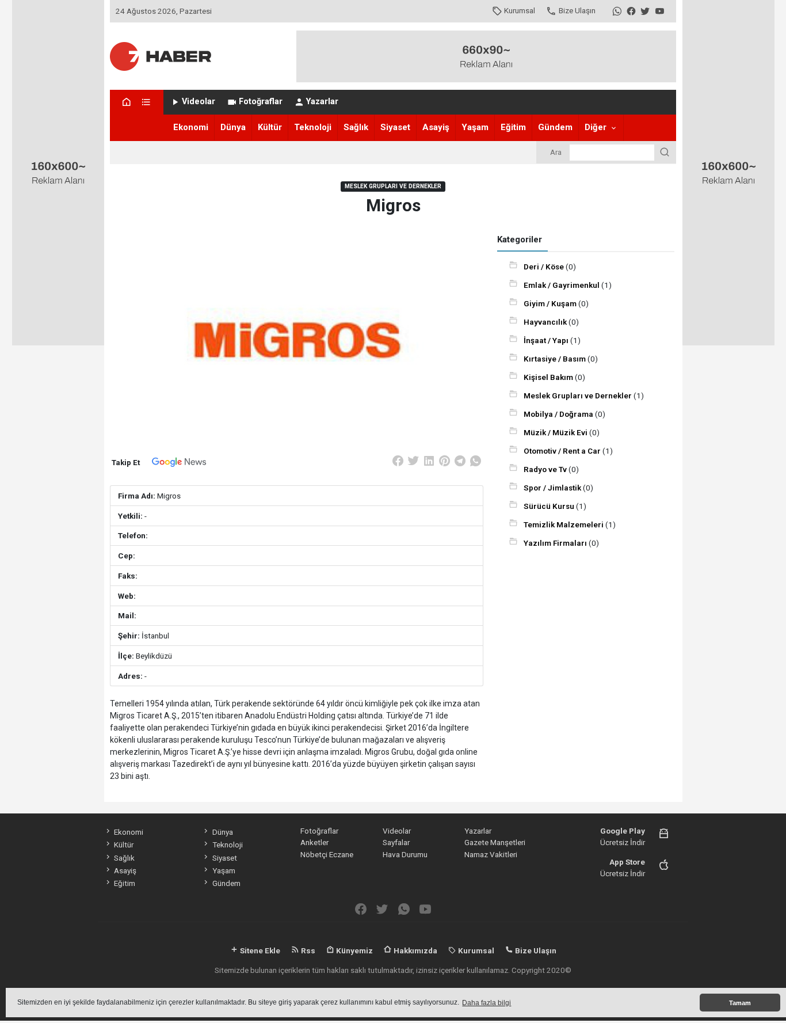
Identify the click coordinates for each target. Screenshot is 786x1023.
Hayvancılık (546, 321)
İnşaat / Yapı (547, 340)
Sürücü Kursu (550, 506)
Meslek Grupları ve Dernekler (579, 395)
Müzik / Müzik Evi (556, 432)
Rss (307, 950)
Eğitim (513, 127)
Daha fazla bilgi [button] (486, 1003)
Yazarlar (322, 102)
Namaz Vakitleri (490, 854)
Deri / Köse (545, 266)
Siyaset (395, 127)
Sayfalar (396, 842)
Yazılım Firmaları (556, 542)
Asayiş (435, 127)
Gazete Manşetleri (494, 842)
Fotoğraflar (261, 102)
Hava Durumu (405, 854)
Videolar (198, 102)
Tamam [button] (740, 1002)
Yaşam (475, 127)
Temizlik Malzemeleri (564, 524)
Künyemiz (353, 950)
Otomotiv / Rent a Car (563, 450)
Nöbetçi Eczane (326, 854)
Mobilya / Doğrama (559, 414)
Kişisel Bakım (549, 377)
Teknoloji (312, 127)
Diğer (595, 127)
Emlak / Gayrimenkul (562, 285)
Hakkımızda (414, 950)
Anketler (314, 842)
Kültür (270, 127)
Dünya (233, 127)
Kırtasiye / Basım (555, 358)
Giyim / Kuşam (551, 303)
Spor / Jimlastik (553, 487)
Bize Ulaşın (577, 10)
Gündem (555, 127)
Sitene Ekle (259, 950)
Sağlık (356, 127)
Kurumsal (519, 10)
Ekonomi (190, 127)
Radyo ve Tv (546, 469)
